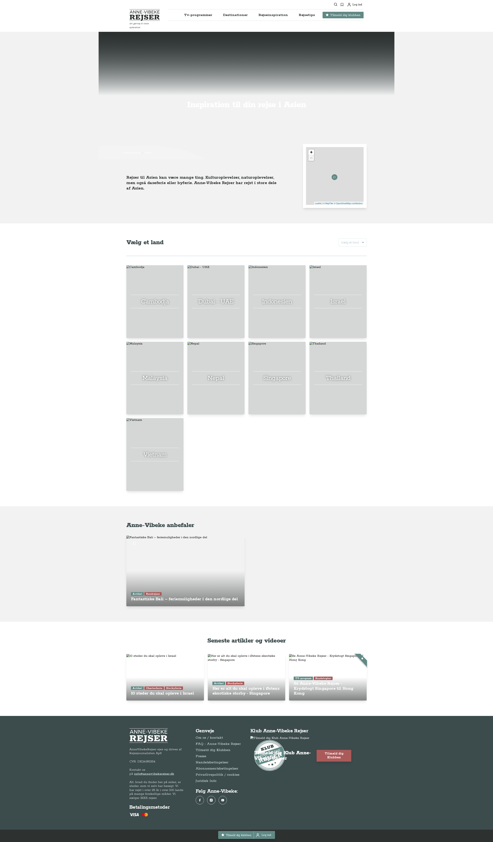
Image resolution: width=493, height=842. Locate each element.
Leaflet (318, 203)
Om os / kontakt (209, 738)
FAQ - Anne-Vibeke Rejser (218, 744)
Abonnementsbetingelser (217, 768)
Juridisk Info (206, 781)
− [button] (311, 158)
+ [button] (311, 152)
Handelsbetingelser (212, 762)
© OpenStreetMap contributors (348, 203)
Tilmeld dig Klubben (213, 750)
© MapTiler (328, 203)
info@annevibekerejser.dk (154, 774)
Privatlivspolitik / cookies (217, 775)
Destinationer (132, 153)
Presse (201, 756)
